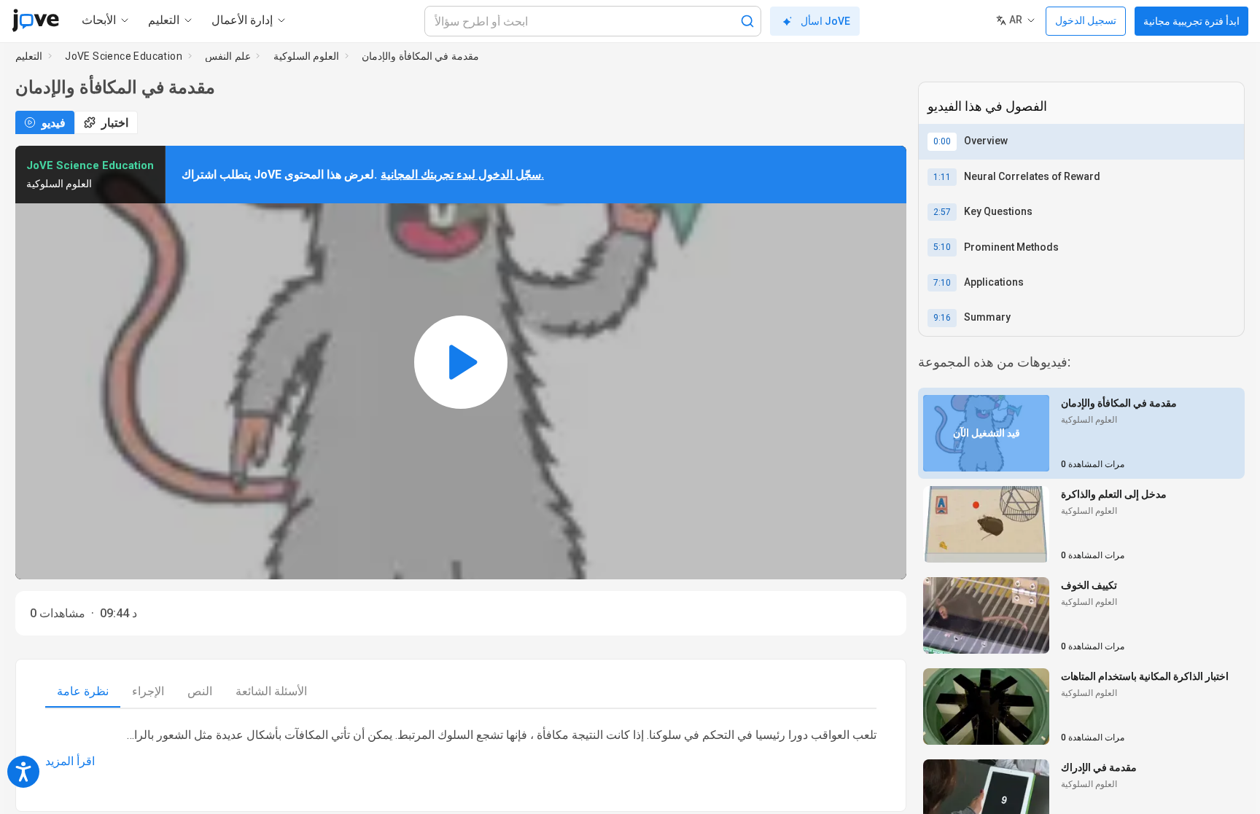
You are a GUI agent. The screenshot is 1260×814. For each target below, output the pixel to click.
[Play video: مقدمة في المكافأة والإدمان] (460, 362)
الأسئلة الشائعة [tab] (271, 691)
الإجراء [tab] (148, 691)
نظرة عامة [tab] (83, 691)
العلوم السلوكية (306, 56)
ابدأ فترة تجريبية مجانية (1191, 21)
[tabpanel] (460, 748)
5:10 (942, 247)
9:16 (942, 318)
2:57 (942, 212)
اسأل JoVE (825, 21)
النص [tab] (199, 691)
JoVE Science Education (123, 56)
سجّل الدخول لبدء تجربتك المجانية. (462, 174)
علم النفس (227, 56)
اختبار (114, 123)
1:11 (942, 177)
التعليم (28, 56)
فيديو (54, 123)
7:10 (942, 283)
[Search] (747, 21)
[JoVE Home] (35, 20)
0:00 (942, 141)
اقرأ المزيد (70, 761)
